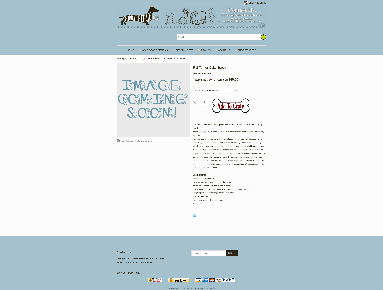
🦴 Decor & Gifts (182, 50)
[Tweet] (194, 216)
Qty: (195, 102)
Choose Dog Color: (198, 89)
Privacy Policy (133, 272)
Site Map (121, 272)
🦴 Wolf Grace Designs (153, 50)
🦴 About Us (222, 50)
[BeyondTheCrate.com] (191, 17)
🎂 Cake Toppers (151, 58)
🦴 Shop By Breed (245, 50)
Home (130, 50)
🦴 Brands (204, 50)
